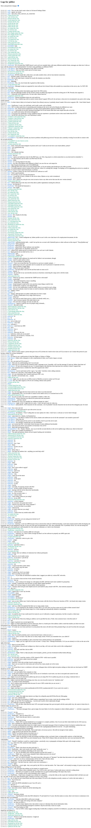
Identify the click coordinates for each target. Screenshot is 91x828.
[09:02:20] (4, 65)
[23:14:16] (4, 813)
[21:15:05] (4, 536)
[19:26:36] (4, 385)
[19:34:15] (4, 398)
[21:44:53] (4, 611)
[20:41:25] (4, 464)
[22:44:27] (4, 709)
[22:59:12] (4, 791)
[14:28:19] (4, 210)
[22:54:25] (4, 763)
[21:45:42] (4, 617)
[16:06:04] (4, 263)
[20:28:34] (4, 454)
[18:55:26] (4, 374)
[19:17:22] (4, 376)
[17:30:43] (4, 330)
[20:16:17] (4, 451)
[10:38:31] (4, 123)
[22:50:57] (4, 751)
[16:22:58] (4, 290)
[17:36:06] (4, 337)
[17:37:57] (4, 338)
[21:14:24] (4, 535)
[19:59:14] (4, 437)
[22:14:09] (4, 660)
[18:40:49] (4, 350)
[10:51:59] (4, 126)
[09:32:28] (4, 116)
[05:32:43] (4, 41)
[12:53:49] (4, 149)
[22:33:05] (4, 697)
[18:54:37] (4, 371)
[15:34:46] (4, 239)
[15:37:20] (4, 247)
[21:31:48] (4, 586)
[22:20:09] (4, 670)
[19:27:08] (4, 387)
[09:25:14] (4, 115)
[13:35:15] (4, 189)
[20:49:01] (4, 490)
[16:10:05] (4, 277)
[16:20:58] (4, 289)
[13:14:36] (4, 176)
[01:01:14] (4, 17)
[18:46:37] (4, 364)
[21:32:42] (4, 590)
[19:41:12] (4, 419)
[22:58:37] (4, 783)
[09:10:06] (4, 78)
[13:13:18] (4, 171)
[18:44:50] (4, 363)
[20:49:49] (4, 493)
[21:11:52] (3, 532)
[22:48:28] (4, 733)
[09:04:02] (4, 70)
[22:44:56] (4, 718)
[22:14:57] (4, 662)
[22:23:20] (4, 681)
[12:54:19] (4, 152)
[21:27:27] (4, 573)
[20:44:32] (4, 472)
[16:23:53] (4, 297)
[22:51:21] (4, 755)
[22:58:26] (4, 781)
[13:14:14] (4, 174)
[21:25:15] (4, 559)
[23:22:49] (4, 821)
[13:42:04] (4, 194)
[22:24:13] (4, 686)
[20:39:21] (4, 456)
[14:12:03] (4, 202)
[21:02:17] (4, 528)
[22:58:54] (4, 786)
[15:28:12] (4, 226)
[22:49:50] (4, 743)
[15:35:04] (4, 240)
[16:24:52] (4, 305)
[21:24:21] (4, 556)
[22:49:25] (4, 741)
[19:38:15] (4, 411)
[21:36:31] (4, 604)
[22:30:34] (4, 691)
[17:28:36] (4, 326)
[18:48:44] (4, 366)
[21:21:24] (4, 549)
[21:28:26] (4, 580)
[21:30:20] (4, 583)
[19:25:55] (4, 384)
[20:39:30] (4, 458)
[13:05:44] (4, 157)
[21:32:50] (4, 591)
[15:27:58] (4, 224)
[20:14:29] (4, 446)
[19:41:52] (4, 422)
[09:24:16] (4, 112)
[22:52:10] (4, 757)
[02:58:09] (4, 26)
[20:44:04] (4, 470)
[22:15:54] (4, 664)
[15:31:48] (4, 236)
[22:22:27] (4, 675)
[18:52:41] (4, 367)
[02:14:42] (4, 23)
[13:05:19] (4, 155)
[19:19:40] (4, 382)
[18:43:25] (4, 356)
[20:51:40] (4, 503)
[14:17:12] (4, 203)
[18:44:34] (4, 361)
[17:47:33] (4, 343)
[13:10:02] (4, 168)
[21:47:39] (4, 623)
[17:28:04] (4, 324)
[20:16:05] (4, 450)
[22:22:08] (4, 673)
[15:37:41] (4, 248)
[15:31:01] (4, 232)
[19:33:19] (4, 395)
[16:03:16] (4, 256)
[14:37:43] (4, 213)
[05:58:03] (4, 47)
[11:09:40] (3, 128)
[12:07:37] (4, 137)
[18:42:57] (4, 351)
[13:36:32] (4, 190)
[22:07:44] (4, 651)
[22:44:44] (4, 717)
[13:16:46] (4, 179)
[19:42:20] (4, 427)
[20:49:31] (4, 491)
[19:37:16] (4, 404)
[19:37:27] (4, 409)
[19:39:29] (4, 416)
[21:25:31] (4, 561)
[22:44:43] (4, 715)
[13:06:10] (4, 158)
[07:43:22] (4, 54)
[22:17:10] (4, 665)
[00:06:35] (4, 12)
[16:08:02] (4, 271)
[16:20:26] (4, 287)
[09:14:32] (4, 92)
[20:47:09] (4, 482)
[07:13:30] (4, 52)
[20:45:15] (4, 477)
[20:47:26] (4, 485)
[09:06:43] (4, 71)
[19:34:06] (4, 396)
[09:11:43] (3, 81)
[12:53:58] (4, 150)
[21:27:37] (4, 575)
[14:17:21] (4, 205)
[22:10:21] (4, 657)
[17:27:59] (4, 322)
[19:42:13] (4, 425)
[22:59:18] (4, 792)
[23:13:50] (4, 812)
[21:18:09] (4, 546)
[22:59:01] (4, 789)
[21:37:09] (4, 606)
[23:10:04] (4, 805)
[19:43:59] (4, 430)
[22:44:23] (4, 707)
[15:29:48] (4, 227)
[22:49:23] (4, 736)
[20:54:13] (4, 511)
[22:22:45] (4, 677)
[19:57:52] (4, 433)
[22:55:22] (4, 768)
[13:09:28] (4, 166)
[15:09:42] (4, 221)
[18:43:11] (3, 355)
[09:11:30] (3, 79)
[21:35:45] (4, 601)
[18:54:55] (4, 372)
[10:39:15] (4, 125)
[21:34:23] (4, 596)
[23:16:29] (4, 818)
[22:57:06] (4, 775)
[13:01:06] (4, 153)
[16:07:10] (4, 266)
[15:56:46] (4, 255)
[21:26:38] (4, 569)
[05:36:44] (4, 42)
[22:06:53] (4, 648)
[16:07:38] (4, 269)
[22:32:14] (4, 694)
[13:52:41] (4, 199)
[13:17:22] (4, 181)
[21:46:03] (4, 619)
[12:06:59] (4, 136)
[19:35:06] (4, 400)
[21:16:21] (4, 541)
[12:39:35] (4, 145)
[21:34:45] (4, 599)
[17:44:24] (4, 342)
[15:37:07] (4, 245)
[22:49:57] (4, 746)
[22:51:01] (4, 752)
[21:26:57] (4, 570)
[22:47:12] (4, 725)
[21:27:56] (4, 577)
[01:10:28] (4, 20)
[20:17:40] (4, 453)
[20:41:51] (4, 466)
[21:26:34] (4, 567)
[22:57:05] (4, 773)
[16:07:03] (4, 264)
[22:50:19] (4, 747)
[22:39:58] (4, 702)
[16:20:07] (4, 285)
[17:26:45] (4, 318)
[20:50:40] (4, 496)
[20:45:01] (4, 475)
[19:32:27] (4, 393)
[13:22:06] (4, 187)
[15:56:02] (4, 253)
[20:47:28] (4, 487)
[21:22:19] (4, 551)
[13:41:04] (4, 192)
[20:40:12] (4, 462)
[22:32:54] (4, 696)
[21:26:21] (4, 565)
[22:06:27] (4, 646)
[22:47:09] (4, 723)
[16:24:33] (4, 303)
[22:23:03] (4, 680)
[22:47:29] (4, 726)
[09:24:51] (4, 113)
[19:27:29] (4, 388)
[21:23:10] (4, 553)
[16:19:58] (4, 284)
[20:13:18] (4, 443)
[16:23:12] (4, 293)
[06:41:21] (4, 50)
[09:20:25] (4, 99)
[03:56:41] (4, 28)
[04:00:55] (4, 31)
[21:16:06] (4, 540)
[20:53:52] (4, 507)
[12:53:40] (4, 147)
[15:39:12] (4, 252)
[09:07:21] (4, 73)
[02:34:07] (4, 25)
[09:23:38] (4, 110)
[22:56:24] (4, 771)
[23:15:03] (4, 815)
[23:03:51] (4, 796)
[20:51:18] (4, 499)
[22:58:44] (4, 784)
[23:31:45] (4, 823)
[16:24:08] (4, 298)
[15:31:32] (4, 234)
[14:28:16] (4, 208)
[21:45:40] (4, 615)
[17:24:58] (4, 316)
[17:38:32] (4, 340)
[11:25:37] (3, 129)
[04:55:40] (4, 34)
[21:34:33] (4, 598)
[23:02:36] (4, 794)
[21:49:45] (4, 627)
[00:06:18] (4, 10)
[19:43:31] (4, 429)
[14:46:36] (4, 219)
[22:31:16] (4, 693)
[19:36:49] (4, 401)
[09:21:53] (4, 107)
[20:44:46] (4, 474)
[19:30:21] (4, 390)
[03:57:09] (4, 30)
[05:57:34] (4, 46)
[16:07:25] (4, 268)
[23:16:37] (4, 820)
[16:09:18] (4, 276)
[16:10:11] (3, 279)
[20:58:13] (4, 520)
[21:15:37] (4, 538)
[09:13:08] (4, 86)
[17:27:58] (4, 321)
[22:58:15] (4, 780)
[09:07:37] (4, 75)
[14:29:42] (4, 211)
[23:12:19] (4, 807)
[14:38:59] (4, 215)
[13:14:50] (4, 178)
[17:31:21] (4, 334)
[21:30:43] (4, 585)
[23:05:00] (4, 800)
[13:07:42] (4, 165)
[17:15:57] (4, 311)
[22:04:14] (4, 641)
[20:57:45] (4, 519)
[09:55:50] (4, 121)
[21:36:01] (4, 602)
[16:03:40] (4, 258)
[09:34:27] (4, 118)
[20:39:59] (4, 461)
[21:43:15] (4, 609)
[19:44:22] (4, 432)
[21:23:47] (4, 554)
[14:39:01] (4, 216)
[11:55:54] (3, 131)
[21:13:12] (4, 533)
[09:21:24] (4, 105)
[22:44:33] (4, 714)
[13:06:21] (4, 160)
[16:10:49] (4, 282)
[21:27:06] (4, 572)
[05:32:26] (4, 39)
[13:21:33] (4, 186)
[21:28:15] (4, 578)
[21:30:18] (4, 582)
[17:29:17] (4, 329)
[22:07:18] (4, 649)
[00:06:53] (4, 13)
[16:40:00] (4, 306)
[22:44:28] (4, 712)
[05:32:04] (4, 36)
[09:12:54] (4, 84)
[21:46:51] (4, 622)
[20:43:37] (4, 469)
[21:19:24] (4, 548)
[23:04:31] (4, 799)
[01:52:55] (4, 22)
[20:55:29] (4, 514)
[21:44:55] (4, 614)
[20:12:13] (4, 440)
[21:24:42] (4, 557)
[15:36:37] (4, 244)
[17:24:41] (4, 314)
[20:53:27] (4, 506)
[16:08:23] (4, 273)
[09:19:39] (4, 97)
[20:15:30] (4, 448)
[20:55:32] (4, 515)
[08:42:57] (4, 59)
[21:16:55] (4, 545)
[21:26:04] (4, 564)
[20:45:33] (4, 478)
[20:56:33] (4, 517)
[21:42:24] (4, 607)
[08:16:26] (4, 55)
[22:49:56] (4, 744)
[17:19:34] (4, 313)
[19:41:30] (4, 421)
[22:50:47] (4, 749)
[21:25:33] (4, 562)
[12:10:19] (4, 141)
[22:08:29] (4, 652)
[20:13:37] (4, 445)
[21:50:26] (4, 631)
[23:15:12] (4, 817)
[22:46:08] (4, 722)
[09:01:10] (4, 63)
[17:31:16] (4, 332)
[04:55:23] (4, 33)
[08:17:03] (4, 57)
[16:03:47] (4, 260)
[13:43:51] (4, 197)
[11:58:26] (3, 133)
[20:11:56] (3, 438)
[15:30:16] (4, 231)
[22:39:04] (4, 699)
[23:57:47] (4, 825)
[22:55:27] (4, 770)
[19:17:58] (4, 379)
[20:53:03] (4, 504)
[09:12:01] (4, 83)
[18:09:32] (4, 345)
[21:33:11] (3, 593)
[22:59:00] (4, 788)
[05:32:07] (4, 38)
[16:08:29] (4, 274)
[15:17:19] (4, 223)
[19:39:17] (4, 414)
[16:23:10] (4, 292)
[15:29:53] (4, 229)
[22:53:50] (4, 760)
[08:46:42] (4, 60)
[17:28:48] (4, 327)
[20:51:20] (4, 501)
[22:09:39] (4, 656)
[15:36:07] (4, 242)
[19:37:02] (4, 403)
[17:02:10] (4, 310)
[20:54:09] (4, 509)
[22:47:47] (4, 730)
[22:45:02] (4, 720)
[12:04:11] (3, 134)
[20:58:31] (4, 522)
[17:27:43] (4, 319)
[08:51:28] (4, 62)
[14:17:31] (4, 207)
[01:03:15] (4, 18)
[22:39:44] (4, 701)
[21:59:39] (4, 638)
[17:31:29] (4, 335)
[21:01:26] (4, 524)
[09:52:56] (4, 120)
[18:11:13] (3, 348)
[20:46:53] (4, 480)
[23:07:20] (4, 802)
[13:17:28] (4, 182)
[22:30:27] (4, 689)
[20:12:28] (4, 441)
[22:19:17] (4, 667)
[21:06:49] (4, 530)
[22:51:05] (4, 754)
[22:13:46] (4, 659)
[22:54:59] (4, 765)
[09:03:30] (4, 68)
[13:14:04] (4, 173)
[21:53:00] (4, 635)
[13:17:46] (4, 184)
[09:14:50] (4, 94)
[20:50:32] (4, 495)
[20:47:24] (4, 483)
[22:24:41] (4, 688)
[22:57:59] (4, 778)
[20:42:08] (4, 467)
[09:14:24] (4, 91)
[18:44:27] (4, 359)
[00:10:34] (4, 15)
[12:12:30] (4, 144)
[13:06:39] (4, 162)
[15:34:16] (4, 237)
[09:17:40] (4, 96)
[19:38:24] (4, 413)
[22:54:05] (4, 762)
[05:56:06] (4, 44)
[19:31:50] (4, 392)
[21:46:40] (4, 620)
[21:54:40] (4, 636)
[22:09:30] (4, 654)
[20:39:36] (4, 459)
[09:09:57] (4, 76)
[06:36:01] (4, 49)
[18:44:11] (3, 358)
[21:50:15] (4, 630)
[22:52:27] (4, 759)
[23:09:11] (3, 804)
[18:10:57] (4, 347)
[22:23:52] (4, 685)
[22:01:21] (4, 639)
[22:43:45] (4, 704)
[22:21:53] (4, 672)
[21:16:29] (4, 543)
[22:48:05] (4, 731)
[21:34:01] (4, 594)
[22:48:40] (4, 734)
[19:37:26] (4, 408)
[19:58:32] (4, 435)
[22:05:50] (4, 644)
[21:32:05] (4, 588)
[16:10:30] (4, 281)
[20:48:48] (4, 488)
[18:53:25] (4, 369)
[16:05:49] (4, 261)
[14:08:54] (4, 200)
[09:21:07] (4, 102)
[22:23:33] (4, 683)
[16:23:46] (4, 295)
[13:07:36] (4, 163)
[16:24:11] (3, 300)
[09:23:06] (4, 108)
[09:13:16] (4, 89)
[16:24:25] (4, 301)
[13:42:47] (4, 195)
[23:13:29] (4, 808)
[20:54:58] (4, 512)
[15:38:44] (4, 250)
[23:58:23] (4, 826)
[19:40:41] (4, 417)
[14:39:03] (4, 218)
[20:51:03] (4, 498)
